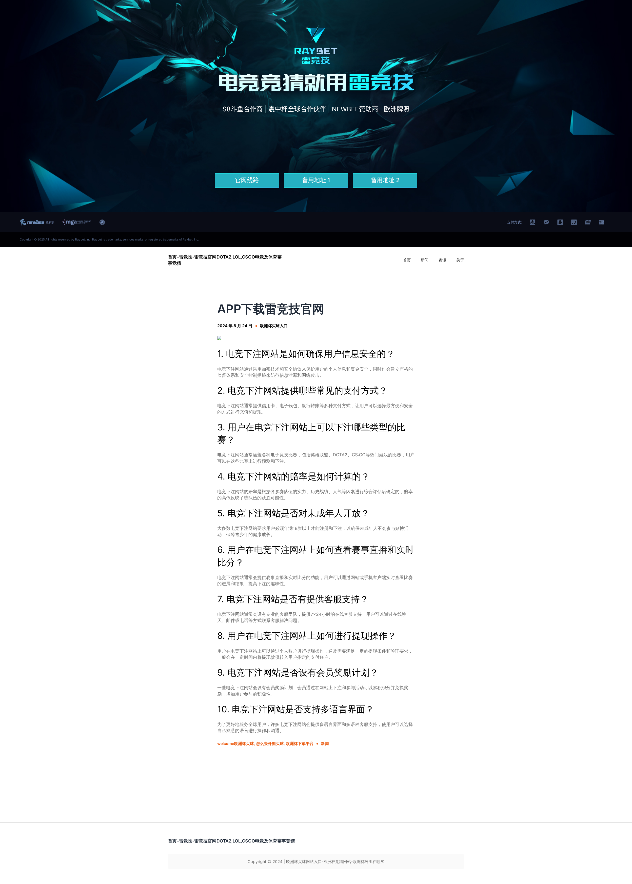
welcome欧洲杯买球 (235, 743)
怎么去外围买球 (270, 743)
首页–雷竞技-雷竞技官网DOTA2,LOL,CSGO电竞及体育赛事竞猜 (231, 841)
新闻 (325, 743)
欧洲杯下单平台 (300, 743)
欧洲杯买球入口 (274, 325)
